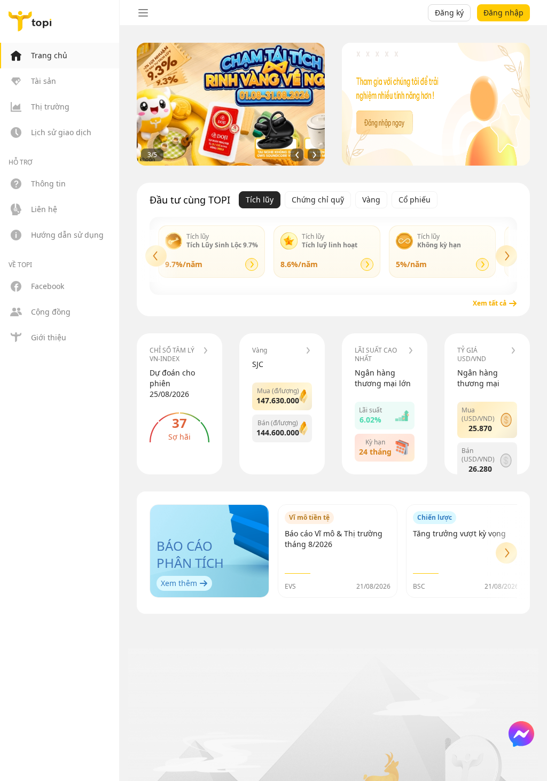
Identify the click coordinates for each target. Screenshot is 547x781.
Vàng (371, 199)
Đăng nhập (503, 12)
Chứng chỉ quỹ (318, 199)
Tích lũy (260, 199)
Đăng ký (449, 12)
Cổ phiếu (414, 199)
